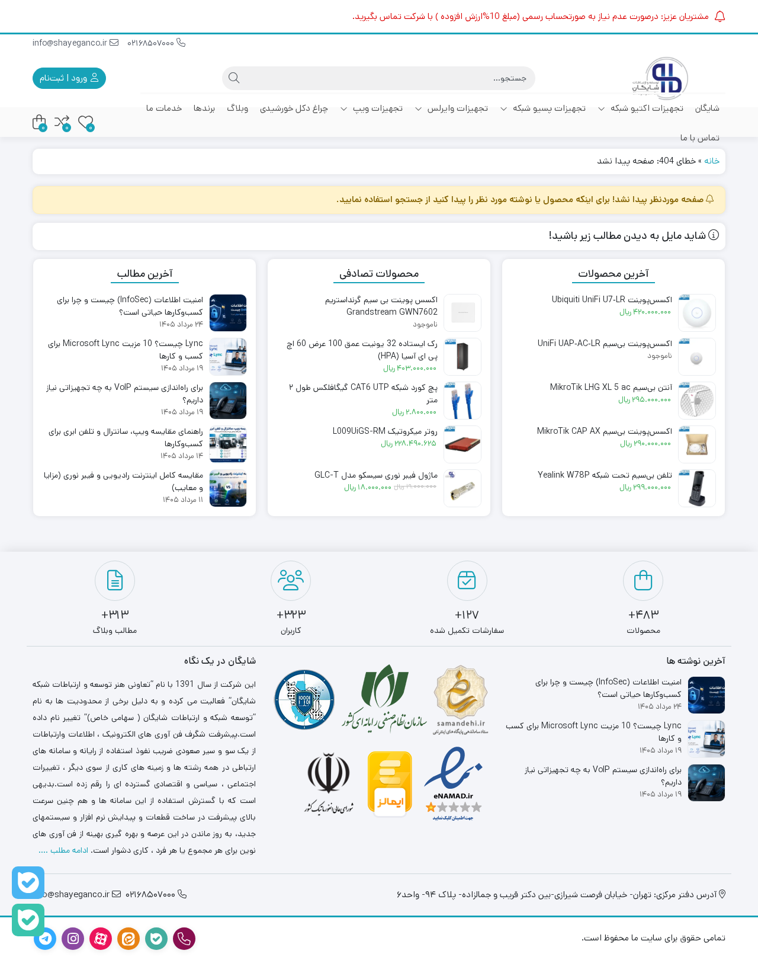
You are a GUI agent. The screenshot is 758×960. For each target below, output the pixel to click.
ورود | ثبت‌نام (64, 78)
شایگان (707, 108)
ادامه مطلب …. (63, 850)
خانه (712, 161)
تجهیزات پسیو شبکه (548, 108)
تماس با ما (700, 138)
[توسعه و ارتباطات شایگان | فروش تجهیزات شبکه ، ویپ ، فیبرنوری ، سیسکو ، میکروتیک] (660, 78)
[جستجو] (234, 78)
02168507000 (151, 43)
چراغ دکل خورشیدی (294, 108)
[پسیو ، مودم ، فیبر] (28, 920)
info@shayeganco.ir (71, 43)
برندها (204, 108)
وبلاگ (237, 108)
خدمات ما (164, 108)
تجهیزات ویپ (377, 108)
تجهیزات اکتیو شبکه (645, 108)
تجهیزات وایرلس (456, 108)
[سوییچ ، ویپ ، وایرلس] (28, 882)
